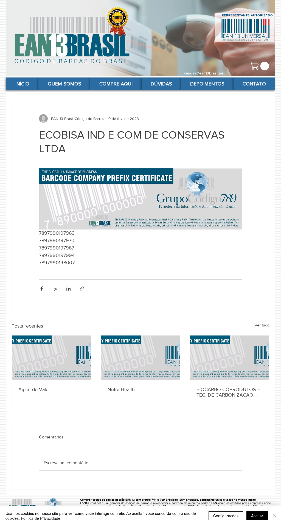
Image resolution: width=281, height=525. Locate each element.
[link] (260, 66)
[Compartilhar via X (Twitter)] (55, 288)
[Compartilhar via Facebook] (41, 288)
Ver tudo (262, 325)
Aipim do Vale (33, 389)
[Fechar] (274, 516)
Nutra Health (121, 389)
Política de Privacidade (40, 518)
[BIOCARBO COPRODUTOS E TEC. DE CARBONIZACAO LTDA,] (229, 357)
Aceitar (257, 515)
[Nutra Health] (140, 357)
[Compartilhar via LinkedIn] (68, 288)
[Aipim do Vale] (51, 357)
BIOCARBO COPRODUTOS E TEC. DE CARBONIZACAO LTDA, (228, 392)
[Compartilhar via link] (82, 288)
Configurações (225, 515)
